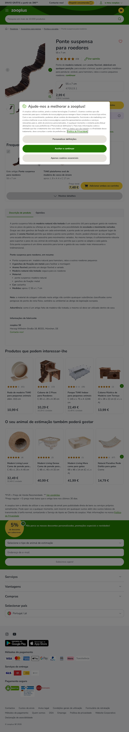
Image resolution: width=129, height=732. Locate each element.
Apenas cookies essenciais (64, 158)
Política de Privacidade (77, 131)
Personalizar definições (64, 139)
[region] (64, 133)
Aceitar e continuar (64, 148)
